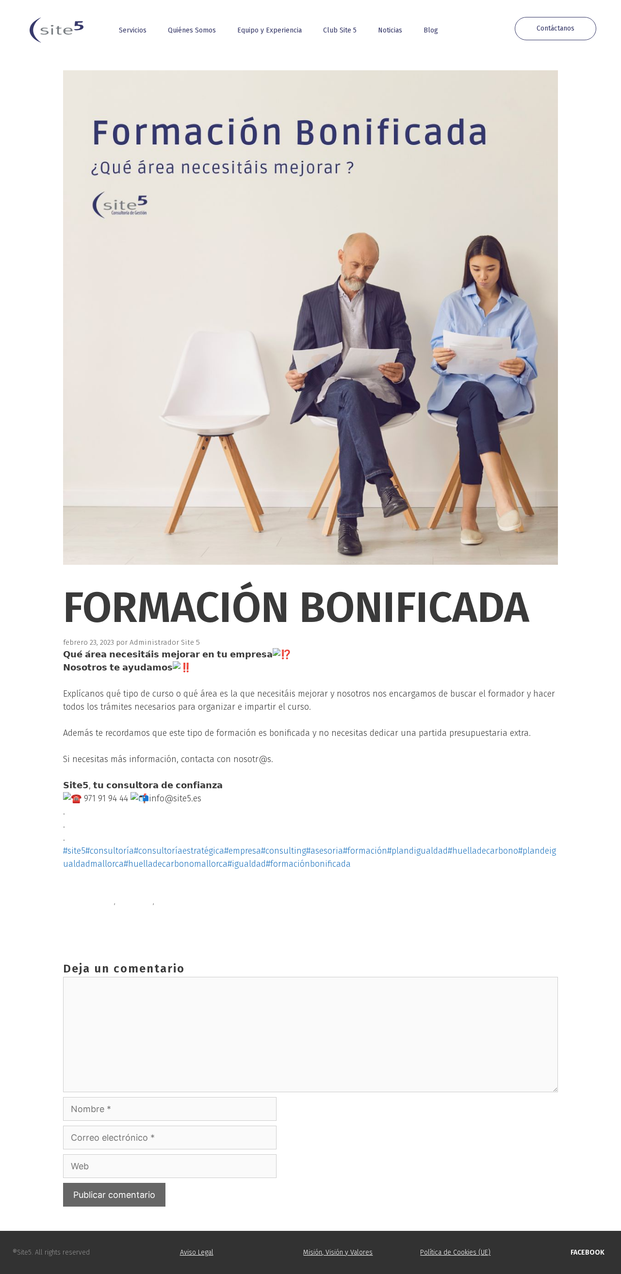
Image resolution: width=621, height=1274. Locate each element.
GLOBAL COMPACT (103, 924)
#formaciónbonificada (308, 864)
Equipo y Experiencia (269, 30)
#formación (365, 850)
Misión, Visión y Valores (338, 1252)
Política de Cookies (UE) (455, 1252)
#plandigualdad (417, 850)
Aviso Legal (196, 1252)
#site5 (74, 850)
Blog (431, 30)
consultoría (94, 901)
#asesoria (324, 850)
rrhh (164, 901)
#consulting (283, 850)
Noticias (390, 30)
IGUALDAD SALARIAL (108, 912)
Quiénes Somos (192, 30)
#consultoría (109, 850)
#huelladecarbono (483, 850)
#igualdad (247, 864)
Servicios (133, 30)
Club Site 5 (340, 30)
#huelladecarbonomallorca (176, 864)
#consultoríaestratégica (179, 850)
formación (135, 901)
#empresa (242, 850)
